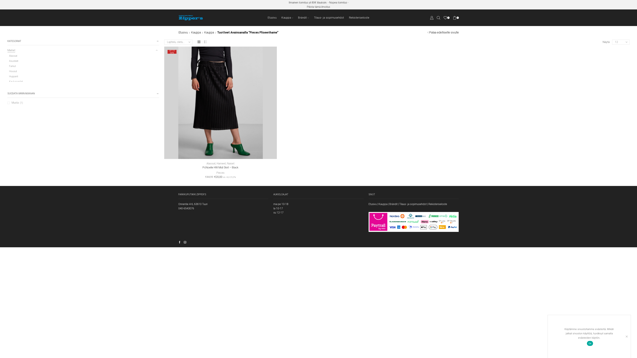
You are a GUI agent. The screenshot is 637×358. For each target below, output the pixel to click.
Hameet (221, 163)
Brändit (302, 17)
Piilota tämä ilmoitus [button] (318, 6)
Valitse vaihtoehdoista (220, 154)
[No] (626, 336)
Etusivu (272, 17)
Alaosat (211, 163)
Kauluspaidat (16, 81)
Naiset (230, 163)
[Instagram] (185, 242)
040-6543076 (186, 208)
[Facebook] (179, 242)
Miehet (11, 50)
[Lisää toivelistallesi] (256, 154)
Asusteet (13, 61)
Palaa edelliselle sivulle (444, 32)
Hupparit (13, 76)
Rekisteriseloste (359, 17)
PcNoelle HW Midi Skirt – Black (220, 167)
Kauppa (286, 17)
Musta (15, 102)
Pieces (220, 172)
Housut (13, 71)
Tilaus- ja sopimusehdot (329, 17)
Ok (590, 343)
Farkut (12, 66)
